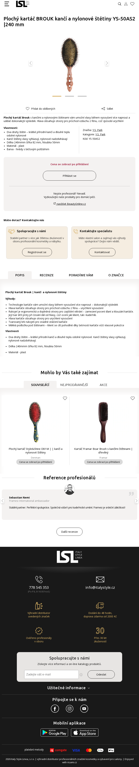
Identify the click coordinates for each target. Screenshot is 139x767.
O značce (116, 275)
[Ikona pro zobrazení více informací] (81, 674)
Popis (19, 275)
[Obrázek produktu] (70, 65)
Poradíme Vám (81, 275)
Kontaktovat (102, 252)
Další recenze (69, 531)
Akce (103, 384)
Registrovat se (37, 252)
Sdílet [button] (110, 108)
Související (40, 384)
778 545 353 (39, 587)
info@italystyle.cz (100, 587)
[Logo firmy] (23, 4)
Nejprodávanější (74, 384)
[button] (56, 96)
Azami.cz (72, 762)
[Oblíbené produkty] (133, 4)
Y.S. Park (97, 130)
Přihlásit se (69, 176)
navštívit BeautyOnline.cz (71, 204)
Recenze (47, 275)
